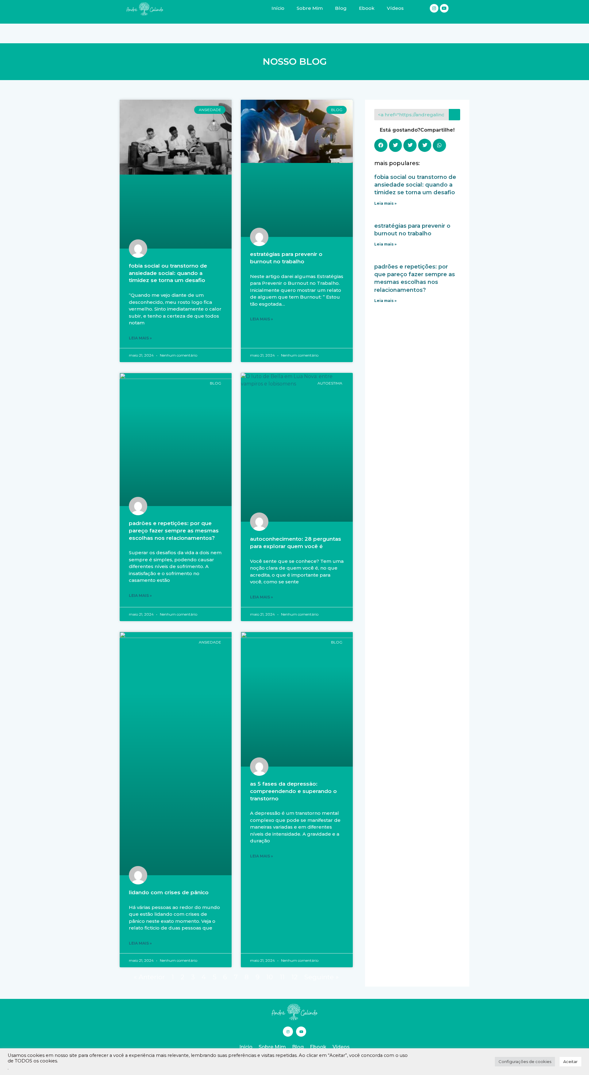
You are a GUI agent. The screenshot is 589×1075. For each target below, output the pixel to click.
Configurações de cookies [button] (525, 1061)
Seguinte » (321, 977)
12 (294, 977)
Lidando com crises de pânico (169, 892)
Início (245, 1047)
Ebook (318, 1047)
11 (282, 977)
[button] (380, 145)
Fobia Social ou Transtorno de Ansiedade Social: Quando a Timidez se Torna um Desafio (168, 273)
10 (269, 977)
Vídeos (341, 1047)
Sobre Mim (272, 1047)
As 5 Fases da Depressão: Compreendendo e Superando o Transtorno (293, 791)
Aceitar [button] (570, 1061)
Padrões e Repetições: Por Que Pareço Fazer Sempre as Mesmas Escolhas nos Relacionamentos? (174, 530)
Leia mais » (140, 338)
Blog (298, 1047)
